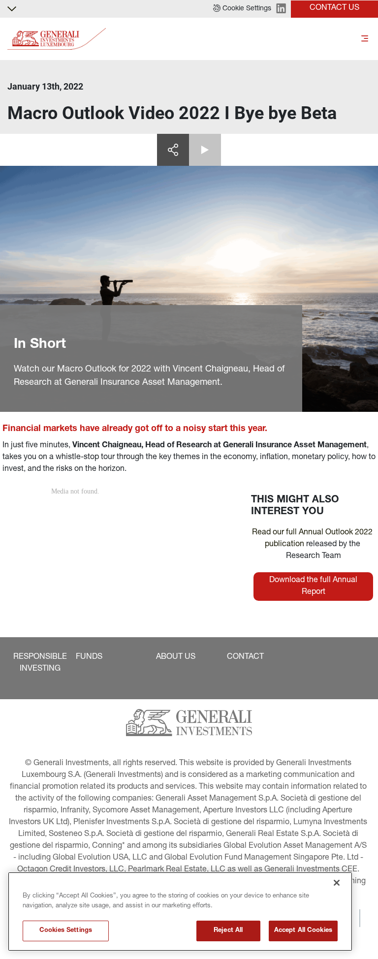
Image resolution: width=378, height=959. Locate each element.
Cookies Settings (65, 931)
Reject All (228, 931)
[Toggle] (364, 39)
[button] (242, 9)
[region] (180, 911)
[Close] (336, 883)
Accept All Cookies (303, 931)
